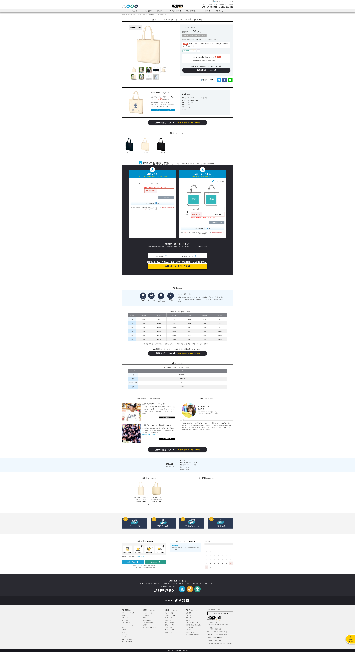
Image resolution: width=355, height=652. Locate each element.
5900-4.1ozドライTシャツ (149, 434)
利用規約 (188, 620)
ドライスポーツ (126, 620)
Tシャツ (124, 615)
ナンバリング (168, 627)
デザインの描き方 (169, 613)
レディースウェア (127, 622)
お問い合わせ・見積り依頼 (176, 266)
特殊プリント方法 (169, 625)
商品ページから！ (140, 556)
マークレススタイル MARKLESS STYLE (194, 35)
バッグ (183, 460)
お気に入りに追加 (208, 80)
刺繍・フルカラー (185, 469)
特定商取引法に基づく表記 (193, 625)
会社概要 (188, 613)
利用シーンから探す (127, 639)
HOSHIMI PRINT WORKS (177, 6)
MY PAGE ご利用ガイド (149, 627)
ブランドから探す (127, 641)
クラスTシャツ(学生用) (128, 613)
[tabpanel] (141, 492)
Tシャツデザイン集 (170, 615)
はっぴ (124, 632)
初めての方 (154, 562)
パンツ (124, 629)
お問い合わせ (219, 11)
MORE (149, 541)
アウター (124, 627)
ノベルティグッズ (185, 467)
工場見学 (188, 615)
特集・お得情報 (190, 632)
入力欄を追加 (165, 197)
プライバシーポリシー (192, 622)
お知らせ (188, 617)
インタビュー (189, 629)
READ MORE (166, 417)
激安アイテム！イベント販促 (188, 465)
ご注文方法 (146, 615)
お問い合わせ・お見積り (219, 613)
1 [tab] (149, 505)
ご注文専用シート (148, 622)
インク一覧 (168, 620)
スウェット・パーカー (128, 625)
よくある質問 (189, 627)
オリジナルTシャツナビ (192, 634)
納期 (144, 617)
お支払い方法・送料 (148, 620)
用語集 (145, 625)
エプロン (124, 634)
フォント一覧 (168, 617)
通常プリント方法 (169, 622)
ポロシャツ (125, 617)
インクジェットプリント (171, 629)
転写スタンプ (168, 632)
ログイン (230, 1)
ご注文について (147, 613)
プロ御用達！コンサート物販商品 (189, 462)
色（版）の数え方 (219, 181)
